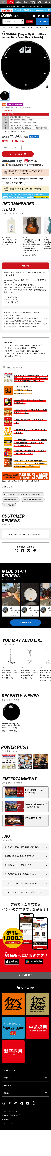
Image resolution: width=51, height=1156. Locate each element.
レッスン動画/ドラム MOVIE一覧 (34, 791)
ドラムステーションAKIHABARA (16, 345)
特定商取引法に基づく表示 (12, 1115)
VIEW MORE (25, 622)
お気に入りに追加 (12, 183)
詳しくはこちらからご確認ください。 (24, 878)
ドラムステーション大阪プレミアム (17, 351)
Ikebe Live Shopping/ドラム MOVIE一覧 (36, 805)
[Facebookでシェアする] (22, 550)
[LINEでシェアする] (28, 550)
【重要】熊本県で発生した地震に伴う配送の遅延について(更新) (25, 6)
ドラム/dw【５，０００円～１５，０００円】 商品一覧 (23, 494)
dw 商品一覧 (9, 505)
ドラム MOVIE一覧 (33, 818)
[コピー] (34, 550)
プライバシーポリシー (10, 1111)
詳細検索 (29, 21)
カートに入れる (16, 154)
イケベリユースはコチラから (26, 887)
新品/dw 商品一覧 (11, 499)
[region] (25, 718)
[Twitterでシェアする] (16, 550)
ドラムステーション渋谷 (13, 348)
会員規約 (5, 1119)
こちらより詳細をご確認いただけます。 (25, 896)
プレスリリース (8, 1123)
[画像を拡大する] (47, 86)
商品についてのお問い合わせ (16, 367)
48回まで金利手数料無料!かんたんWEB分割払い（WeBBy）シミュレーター (25, 172)
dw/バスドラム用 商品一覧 (33, 499)
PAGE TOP (27, 975)
